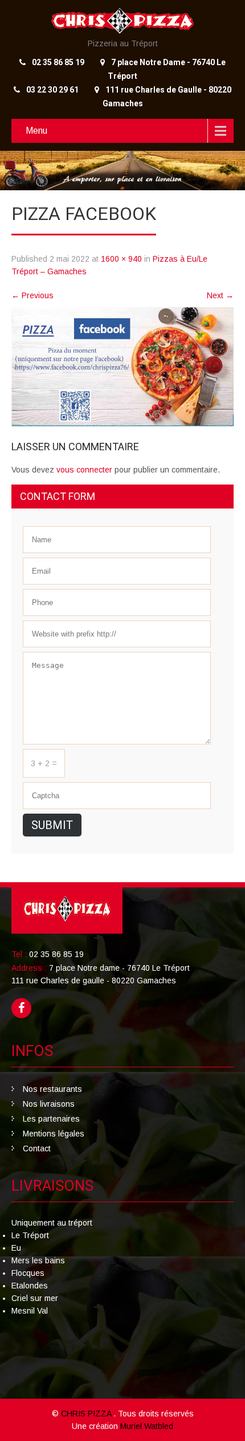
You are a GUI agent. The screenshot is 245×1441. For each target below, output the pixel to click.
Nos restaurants (52, 1089)
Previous (32, 295)
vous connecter (84, 469)
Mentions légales (53, 1133)
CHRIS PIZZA (87, 1413)
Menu (36, 130)
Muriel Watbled (146, 1426)
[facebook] (21, 1008)
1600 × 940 (121, 258)
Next (220, 295)
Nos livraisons (49, 1103)
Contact (37, 1148)
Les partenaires (51, 1118)
